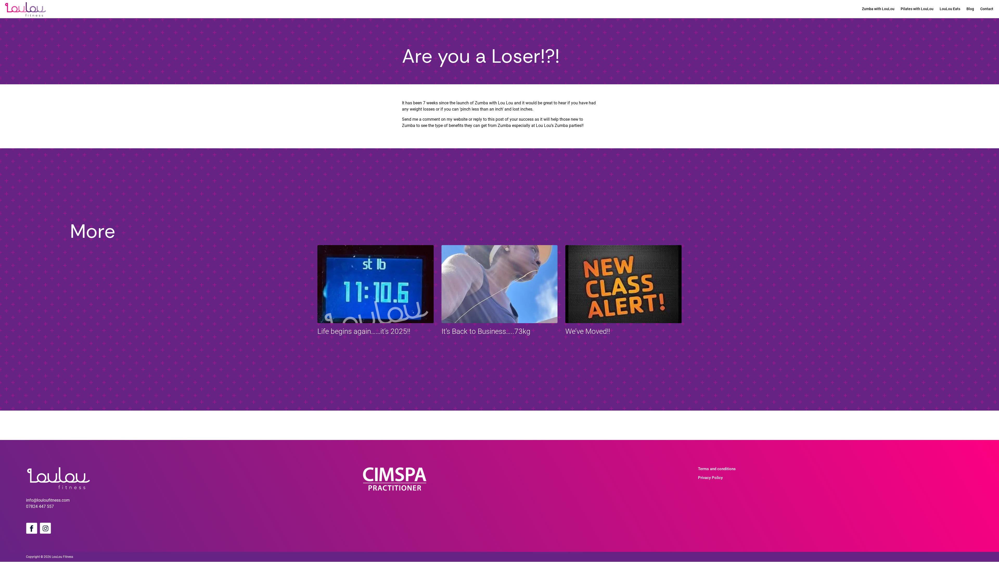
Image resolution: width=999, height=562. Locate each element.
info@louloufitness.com (48, 500)
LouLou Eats (950, 9)
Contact (986, 9)
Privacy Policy (710, 477)
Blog (970, 9)
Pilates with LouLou (917, 9)
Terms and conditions (717, 469)
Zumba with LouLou (878, 9)
